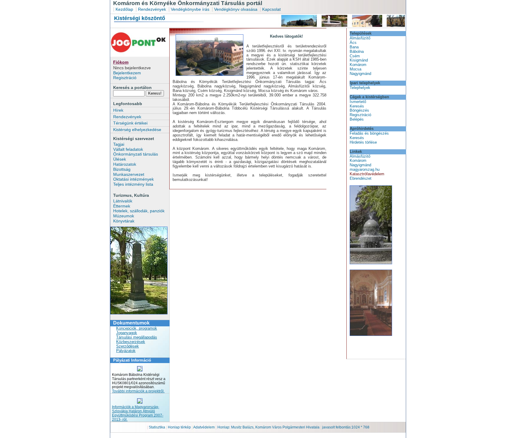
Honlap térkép (180, 427)
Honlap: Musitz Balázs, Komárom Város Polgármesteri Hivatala (268, 427)
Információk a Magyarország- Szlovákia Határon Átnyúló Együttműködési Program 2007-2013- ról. (137, 413)
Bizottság (121, 169)
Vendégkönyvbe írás (191, 9)
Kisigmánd (359, 60)
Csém (355, 56)
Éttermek (121, 206)
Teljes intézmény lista (133, 184)
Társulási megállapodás (136, 337)
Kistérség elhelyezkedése (137, 129)
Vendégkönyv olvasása (236, 9)
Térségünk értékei (130, 123)
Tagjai (118, 144)
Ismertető (358, 101)
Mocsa (355, 69)
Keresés (357, 106)
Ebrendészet (360, 178)
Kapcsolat (271, 9)
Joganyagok (126, 333)
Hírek (118, 110)
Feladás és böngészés (369, 133)
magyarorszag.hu (365, 169)
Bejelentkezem (127, 72)
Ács (353, 42)
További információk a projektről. (138, 391)
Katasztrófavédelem (367, 174)
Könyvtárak (123, 221)
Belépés (357, 119)
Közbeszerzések (130, 341)
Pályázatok (126, 350)
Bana (354, 47)
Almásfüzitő (360, 38)
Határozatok (124, 164)
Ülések (119, 159)
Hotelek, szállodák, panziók (139, 210)
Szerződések (127, 346)
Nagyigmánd (360, 73)
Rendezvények (152, 9)
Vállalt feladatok (128, 149)
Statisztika (157, 427)
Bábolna (357, 51)
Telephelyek (360, 87)
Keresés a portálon (132, 87)
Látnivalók (122, 201)
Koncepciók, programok (136, 328)
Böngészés (359, 110)
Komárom (358, 64)
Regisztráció (124, 77)
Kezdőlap (124, 9)
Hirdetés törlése (363, 142)
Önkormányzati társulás (135, 154)
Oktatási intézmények (133, 179)
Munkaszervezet (128, 174)
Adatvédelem (204, 427)
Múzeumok (123, 215)
